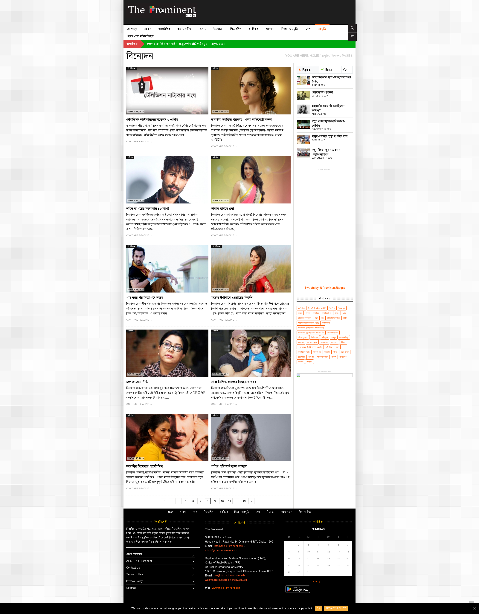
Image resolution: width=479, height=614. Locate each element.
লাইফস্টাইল (286, 512)
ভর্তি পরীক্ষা (329, 347)
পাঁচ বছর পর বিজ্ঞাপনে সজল (144, 297)
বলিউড (215, 68)
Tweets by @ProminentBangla (324, 288)
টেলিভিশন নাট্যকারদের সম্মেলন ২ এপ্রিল (152, 119)
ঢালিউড (215, 157)
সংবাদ (183, 512)
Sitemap (131, 587)
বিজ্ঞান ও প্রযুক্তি (241, 512)
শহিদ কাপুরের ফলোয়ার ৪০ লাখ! (147, 208)
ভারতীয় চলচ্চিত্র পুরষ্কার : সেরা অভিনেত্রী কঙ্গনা (241, 119)
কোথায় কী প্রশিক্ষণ (322, 92)
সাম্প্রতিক (132, 44)
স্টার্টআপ (300, 361)
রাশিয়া (335, 352)
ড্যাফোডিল (326, 322)
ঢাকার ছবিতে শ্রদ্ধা (222, 208)
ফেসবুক (333, 337)
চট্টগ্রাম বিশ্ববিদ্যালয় (304, 318)
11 (229, 501)
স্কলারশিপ (343, 357)
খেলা (258, 512)
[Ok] (474, 608)
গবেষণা (337, 313)
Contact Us (133, 567)
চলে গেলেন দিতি (137, 382)
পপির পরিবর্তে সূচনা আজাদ (229, 466)
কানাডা (308, 313)
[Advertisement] (274, 11)
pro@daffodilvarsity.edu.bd (230, 575)
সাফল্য (334, 357)
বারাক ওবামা (324, 342)
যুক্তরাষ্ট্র (327, 352)
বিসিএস (343, 342)
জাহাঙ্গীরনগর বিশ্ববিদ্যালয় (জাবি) (308, 322)
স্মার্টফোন (309, 361)
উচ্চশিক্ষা (332, 308)
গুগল (344, 313)
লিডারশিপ (208, 512)
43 (244, 501)
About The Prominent (139, 561)
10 (222, 501)
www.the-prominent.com (226, 587)
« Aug (316, 581)
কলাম (195, 512)
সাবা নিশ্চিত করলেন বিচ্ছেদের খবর (233, 382)
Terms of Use (134, 574)
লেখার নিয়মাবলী (134, 554)
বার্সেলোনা (334, 342)
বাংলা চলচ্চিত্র (343, 337)
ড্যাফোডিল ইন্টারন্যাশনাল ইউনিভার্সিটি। (311, 327)
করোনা (300, 313)
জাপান (345, 318)
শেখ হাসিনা (301, 357)
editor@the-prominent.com (221, 550)
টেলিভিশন (131, 68)
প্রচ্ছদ (171, 512)
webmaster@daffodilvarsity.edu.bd (226, 579)
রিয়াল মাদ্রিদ (345, 352)
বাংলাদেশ (301, 342)
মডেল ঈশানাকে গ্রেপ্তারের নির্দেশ (231, 297)
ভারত (337, 347)
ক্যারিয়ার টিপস (326, 313)
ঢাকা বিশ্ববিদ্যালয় (332, 332)
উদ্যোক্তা (341, 308)
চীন (322, 318)
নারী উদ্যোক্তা (302, 337)
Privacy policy (336, 608)
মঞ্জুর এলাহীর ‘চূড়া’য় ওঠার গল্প (329, 136)
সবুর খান (311, 357)
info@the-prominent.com (228, 546)
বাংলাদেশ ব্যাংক (312, 342)
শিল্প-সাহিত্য (305, 512)
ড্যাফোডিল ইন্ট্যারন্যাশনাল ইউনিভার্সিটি (311, 332)
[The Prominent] (161, 10)
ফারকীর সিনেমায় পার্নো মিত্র (144, 466)
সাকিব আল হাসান (322, 357)
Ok (318, 608)
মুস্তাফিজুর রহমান (303, 352)
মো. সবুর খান (317, 352)
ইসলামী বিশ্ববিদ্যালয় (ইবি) (317, 308)
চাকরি (316, 318)
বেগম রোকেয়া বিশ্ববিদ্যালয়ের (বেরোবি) (310, 347)
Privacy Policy (134, 581)
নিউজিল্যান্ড (314, 337)
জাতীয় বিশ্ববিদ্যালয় (333, 318)
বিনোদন (270, 512)
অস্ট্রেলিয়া (301, 308)
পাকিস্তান (325, 337)
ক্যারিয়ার (316, 313)
